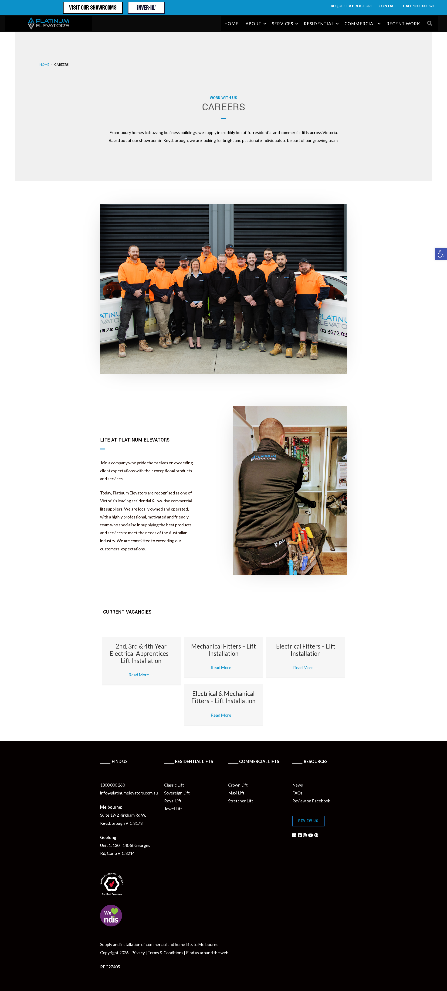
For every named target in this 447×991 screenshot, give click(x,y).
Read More (141, 674)
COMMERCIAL (360, 23)
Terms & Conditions (165, 952)
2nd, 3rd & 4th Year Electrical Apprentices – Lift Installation (141, 653)
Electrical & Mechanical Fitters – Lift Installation (223, 697)
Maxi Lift (236, 792)
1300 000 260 (112, 784)
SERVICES (282, 23)
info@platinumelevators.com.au (129, 792)
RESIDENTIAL (319, 23)
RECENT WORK (403, 23)
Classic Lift (174, 784)
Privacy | (139, 952)
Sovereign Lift (177, 792)
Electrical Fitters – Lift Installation (305, 649)
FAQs (297, 792)
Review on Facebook (311, 800)
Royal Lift (173, 800)
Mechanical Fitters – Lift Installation (223, 649)
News (297, 784)
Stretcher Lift (240, 800)
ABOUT (253, 23)
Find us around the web (207, 952)
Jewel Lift (173, 808)
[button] (264, 23)
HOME (231, 23)
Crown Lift (238, 784)
